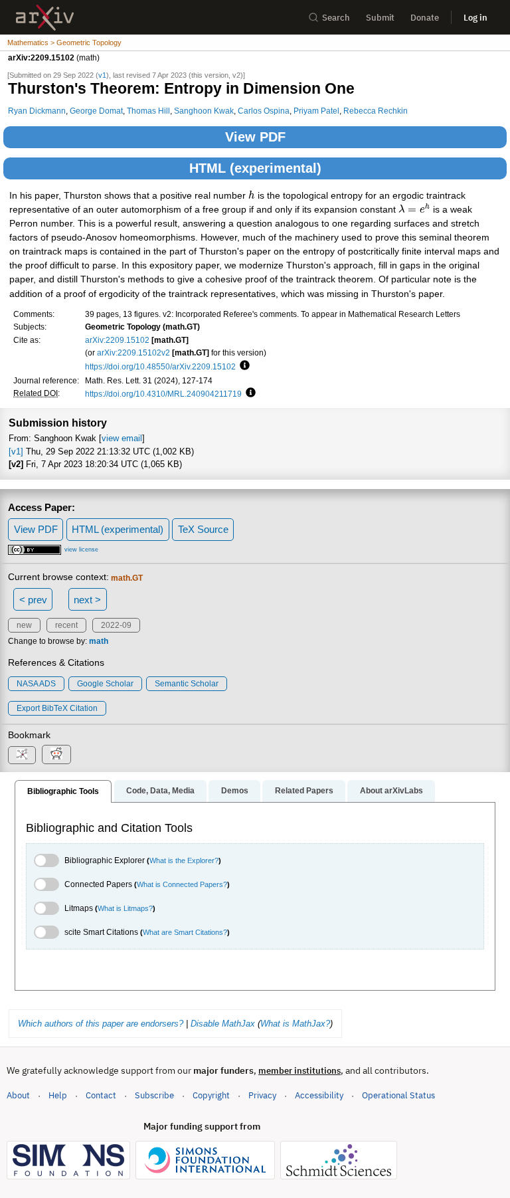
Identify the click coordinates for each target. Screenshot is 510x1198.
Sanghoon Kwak (204, 110)
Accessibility (319, 1095)
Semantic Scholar (186, 683)
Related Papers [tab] (304, 790)
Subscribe (154, 1095)
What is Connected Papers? (182, 884)
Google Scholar (105, 683)
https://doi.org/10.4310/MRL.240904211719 (163, 393)
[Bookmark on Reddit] (56, 754)
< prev (33, 599)
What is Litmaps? (125, 908)
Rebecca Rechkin (375, 110)
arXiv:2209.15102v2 (133, 352)
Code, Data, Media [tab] (160, 790)
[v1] (16, 451)
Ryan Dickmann (37, 110)
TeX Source (203, 529)
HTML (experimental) (255, 168)
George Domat (96, 110)
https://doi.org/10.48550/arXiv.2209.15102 (160, 366)
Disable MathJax (223, 1024)
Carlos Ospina (264, 110)
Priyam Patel (316, 110)
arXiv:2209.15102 (117, 340)
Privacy (262, 1095)
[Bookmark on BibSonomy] (22, 755)
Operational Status (398, 1095)
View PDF (255, 137)
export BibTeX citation (57, 708)
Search (336, 17)
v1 (102, 75)
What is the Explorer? (183, 860)
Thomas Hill (148, 110)
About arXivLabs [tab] (391, 790)
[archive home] (45, 18)
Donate (424, 17)
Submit (380, 17)
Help (57, 1095)
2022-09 (116, 625)
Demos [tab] (234, 790)
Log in (475, 17)
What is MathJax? (295, 1024)
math (98, 641)
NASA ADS (36, 683)
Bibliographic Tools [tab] (63, 791)
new (24, 625)
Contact (101, 1095)
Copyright (211, 1095)
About (18, 1095)
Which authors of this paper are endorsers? (100, 1024)
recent (66, 625)
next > (87, 599)
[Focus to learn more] (243, 366)
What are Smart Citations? (185, 932)
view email (122, 438)
